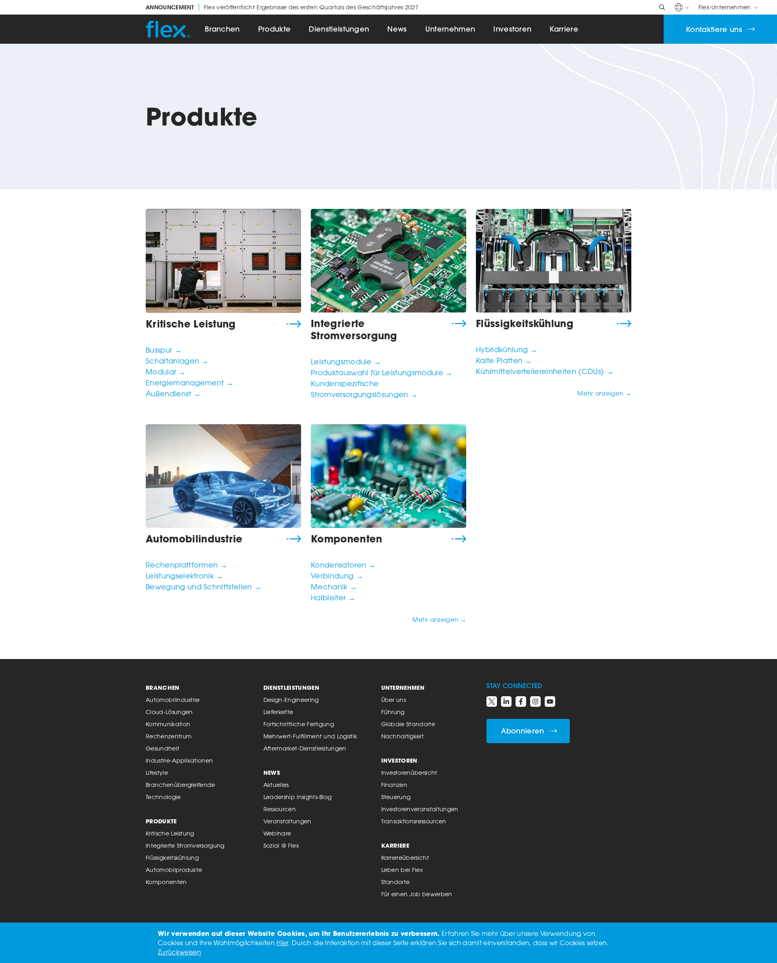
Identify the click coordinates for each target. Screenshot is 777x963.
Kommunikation (168, 724)
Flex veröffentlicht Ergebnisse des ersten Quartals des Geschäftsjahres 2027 (282, 7)
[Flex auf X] (491, 701)
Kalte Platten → (504, 360)
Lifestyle (157, 772)
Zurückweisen (179, 952)
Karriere (564, 29)
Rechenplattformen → (186, 564)
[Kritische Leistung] (223, 261)
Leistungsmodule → (346, 361)
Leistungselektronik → (184, 575)
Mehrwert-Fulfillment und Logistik (310, 736)
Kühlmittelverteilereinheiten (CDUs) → (545, 371)
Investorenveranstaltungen (420, 809)
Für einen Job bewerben (416, 894)
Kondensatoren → (343, 564)
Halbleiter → (333, 597)
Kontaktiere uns (714, 29)
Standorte (395, 881)
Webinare (277, 833)
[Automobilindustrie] (223, 476)
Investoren (512, 29)
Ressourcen (279, 809)
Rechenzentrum (168, 736)
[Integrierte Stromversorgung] (388, 260)
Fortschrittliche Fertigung (298, 724)
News (397, 29)
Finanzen (394, 784)
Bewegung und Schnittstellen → (203, 586)
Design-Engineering (291, 699)
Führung (393, 711)
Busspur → (164, 349)
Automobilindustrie (194, 539)
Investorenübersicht (409, 772)
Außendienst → (173, 393)
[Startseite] (168, 29)
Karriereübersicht (405, 857)
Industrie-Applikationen (179, 760)
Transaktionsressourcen (413, 821)
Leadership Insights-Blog (297, 796)
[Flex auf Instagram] (535, 701)
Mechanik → (334, 586)
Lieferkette (278, 711)
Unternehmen (450, 29)
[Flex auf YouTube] (550, 701)
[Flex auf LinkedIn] (506, 701)
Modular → (166, 371)
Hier (282, 943)
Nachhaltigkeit (402, 736)
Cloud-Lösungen (169, 711)
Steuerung (396, 796)
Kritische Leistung (191, 324)
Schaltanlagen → (177, 360)
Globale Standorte (408, 724)
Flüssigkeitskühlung (524, 323)
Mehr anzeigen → (604, 393)
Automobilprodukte (174, 869)
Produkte (274, 29)
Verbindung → (337, 575)
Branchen (222, 29)
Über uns (393, 699)
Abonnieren (522, 731)
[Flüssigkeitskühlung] (553, 260)
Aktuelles (276, 784)
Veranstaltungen (287, 821)
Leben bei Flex (402, 869)
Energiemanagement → (190, 382)
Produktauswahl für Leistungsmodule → (382, 372)
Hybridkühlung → (506, 349)
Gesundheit (162, 748)
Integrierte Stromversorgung (354, 329)
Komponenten (346, 539)
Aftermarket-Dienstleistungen (304, 748)
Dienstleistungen (339, 29)
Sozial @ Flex (281, 845)
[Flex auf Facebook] (521, 701)
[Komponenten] (388, 476)
